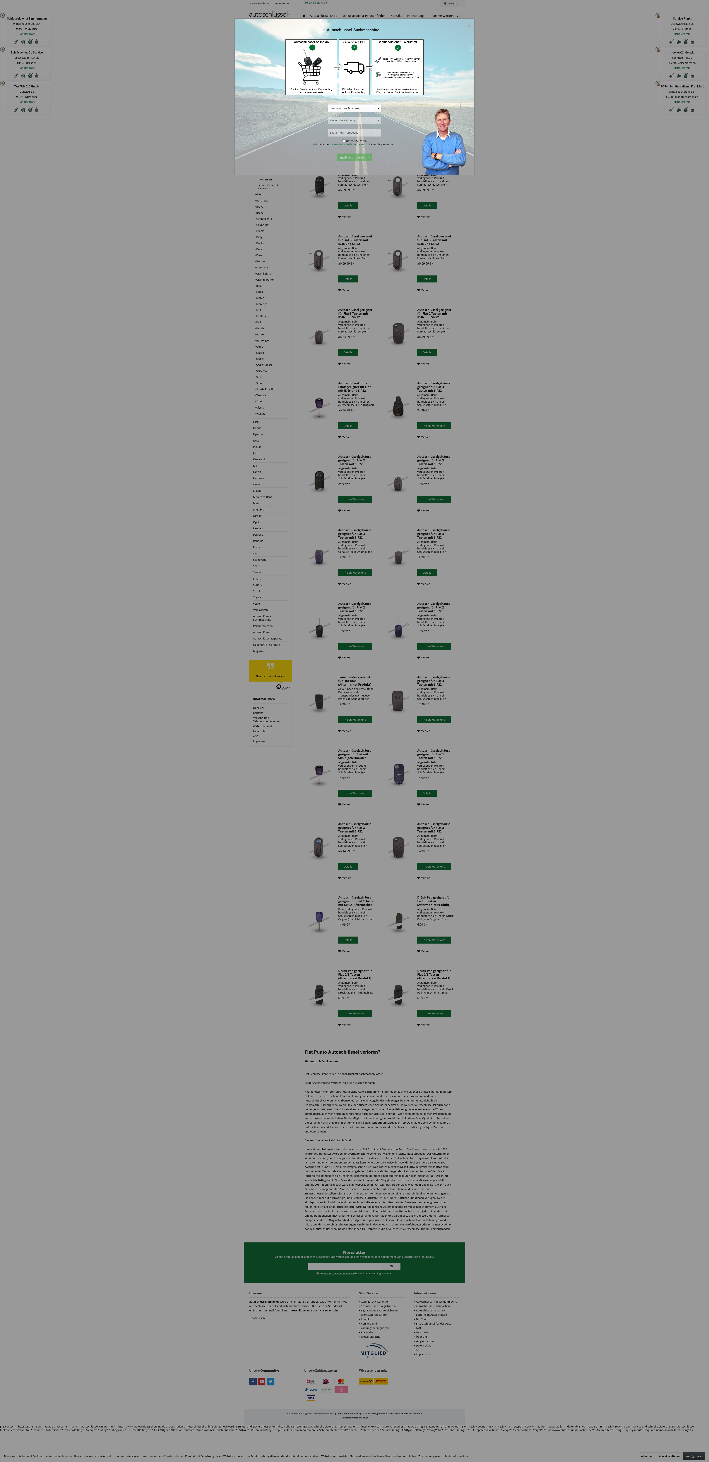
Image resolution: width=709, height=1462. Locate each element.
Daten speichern (356, 141)
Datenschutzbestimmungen (346, 144)
